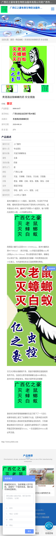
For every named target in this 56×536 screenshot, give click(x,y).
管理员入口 (37, 517)
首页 (12, 40)
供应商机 (19, 40)
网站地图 (45, 517)
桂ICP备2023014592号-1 (36, 510)
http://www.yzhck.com (9, 442)
